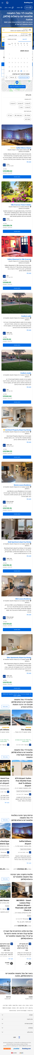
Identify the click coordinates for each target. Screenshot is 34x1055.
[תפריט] (2, 3)
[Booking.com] (28, 2)
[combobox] (16, 30)
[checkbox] (9, 54)
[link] (27, 103)
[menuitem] (28, 7)
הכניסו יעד (25, 29)
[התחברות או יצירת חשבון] (7, 3)
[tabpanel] (18, 61)
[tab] (24, 39)
